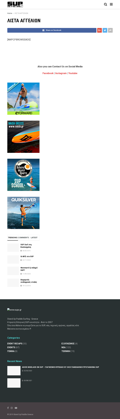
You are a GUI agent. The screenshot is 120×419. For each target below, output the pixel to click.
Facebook (48, 73)
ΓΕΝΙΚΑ (10, 351)
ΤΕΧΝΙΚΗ (65, 351)
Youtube (72, 73)
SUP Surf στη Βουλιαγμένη (26, 245)
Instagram (61, 73)
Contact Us (58, 66)
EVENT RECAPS (14, 343)
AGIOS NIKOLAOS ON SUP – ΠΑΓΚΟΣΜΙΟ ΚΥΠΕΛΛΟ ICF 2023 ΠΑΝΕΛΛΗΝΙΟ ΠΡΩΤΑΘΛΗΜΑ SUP (60, 367)
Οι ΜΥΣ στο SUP (27, 256)
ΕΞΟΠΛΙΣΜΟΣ (67, 343)
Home (9, 13)
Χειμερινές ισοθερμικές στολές (28, 281)
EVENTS (11, 347)
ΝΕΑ (63, 347)
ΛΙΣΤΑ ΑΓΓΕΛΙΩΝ (21, 13)
